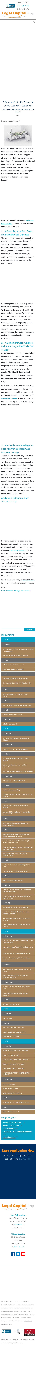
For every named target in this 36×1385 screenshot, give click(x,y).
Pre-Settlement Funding (12, 1122)
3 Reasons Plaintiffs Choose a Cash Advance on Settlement (17, 795)
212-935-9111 (23, 5)
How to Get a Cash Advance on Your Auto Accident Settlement (15, 824)
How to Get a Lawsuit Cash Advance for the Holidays (16, 739)
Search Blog (29, 629)
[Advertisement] (18, 42)
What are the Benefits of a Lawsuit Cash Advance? (15, 766)
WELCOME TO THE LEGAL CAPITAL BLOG (15, 1102)
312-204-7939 (19, 1246)
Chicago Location (18, 1234)
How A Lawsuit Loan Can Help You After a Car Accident (17, 684)
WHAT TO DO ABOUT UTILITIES (12, 1093)
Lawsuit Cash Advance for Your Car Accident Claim (16, 988)
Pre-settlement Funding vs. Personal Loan (15, 678)
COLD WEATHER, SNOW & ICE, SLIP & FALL (16, 1060)
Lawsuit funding (9, 1128)
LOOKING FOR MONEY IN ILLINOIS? (14, 1064)
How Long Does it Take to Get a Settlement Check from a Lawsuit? (18, 650)
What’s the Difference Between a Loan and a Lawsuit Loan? (16, 813)
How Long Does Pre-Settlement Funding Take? (17, 705)
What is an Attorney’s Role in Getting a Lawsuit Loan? (17, 866)
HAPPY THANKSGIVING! (10, 1089)
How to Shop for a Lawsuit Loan (13, 880)
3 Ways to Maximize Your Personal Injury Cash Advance (17, 925)
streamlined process (9, 398)
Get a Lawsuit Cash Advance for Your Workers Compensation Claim (17, 891)
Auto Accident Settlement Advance (13, 665)
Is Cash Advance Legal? (10, 724)
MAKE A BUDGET (8, 1018)
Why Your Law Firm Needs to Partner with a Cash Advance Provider (18, 942)
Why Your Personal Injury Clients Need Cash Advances (16, 959)
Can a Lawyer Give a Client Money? (13, 669)
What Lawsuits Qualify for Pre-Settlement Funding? (15, 806)
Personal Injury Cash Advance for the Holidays (17, 953)
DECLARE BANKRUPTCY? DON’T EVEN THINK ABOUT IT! (17, 1074)
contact (17, 1318)
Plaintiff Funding (9, 1137)
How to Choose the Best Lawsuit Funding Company (15, 695)
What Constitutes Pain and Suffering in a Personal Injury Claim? (15, 976)
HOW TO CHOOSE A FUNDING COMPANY (15, 1051)
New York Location (18, 1215)
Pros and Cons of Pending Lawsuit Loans (15, 871)
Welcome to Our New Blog (11, 1004)
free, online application (18, 550)
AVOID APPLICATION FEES (11, 1037)
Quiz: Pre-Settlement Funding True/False (15, 655)
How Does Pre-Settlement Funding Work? (15, 907)
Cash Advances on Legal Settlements (15, 590)
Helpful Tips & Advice (11, 1125)
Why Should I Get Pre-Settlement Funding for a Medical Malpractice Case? (17, 842)
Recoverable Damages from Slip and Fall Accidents (15, 994)
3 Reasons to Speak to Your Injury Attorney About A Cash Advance (18, 848)
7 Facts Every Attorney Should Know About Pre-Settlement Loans (17, 897)
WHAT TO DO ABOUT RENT (11, 1112)
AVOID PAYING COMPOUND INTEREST (14, 1032)
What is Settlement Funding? (11, 790)
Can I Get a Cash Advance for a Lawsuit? (15, 749)
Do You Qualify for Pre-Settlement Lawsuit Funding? (16, 759)
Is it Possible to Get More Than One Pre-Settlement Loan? (15, 854)
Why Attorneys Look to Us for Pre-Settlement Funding (16, 919)
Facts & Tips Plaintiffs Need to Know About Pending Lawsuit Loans (16, 913)
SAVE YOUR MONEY (9, 1084)
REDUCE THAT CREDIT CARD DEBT (13, 1069)
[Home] (18, 14)
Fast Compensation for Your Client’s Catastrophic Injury (18, 948)
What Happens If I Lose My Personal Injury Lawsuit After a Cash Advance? (16, 835)
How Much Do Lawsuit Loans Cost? (14, 781)
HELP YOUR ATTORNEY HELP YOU (13, 1028)
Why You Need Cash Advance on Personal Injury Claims (17, 970)
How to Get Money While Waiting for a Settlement (18, 771)
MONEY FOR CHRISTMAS (11, 1055)
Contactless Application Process (12, 715)
